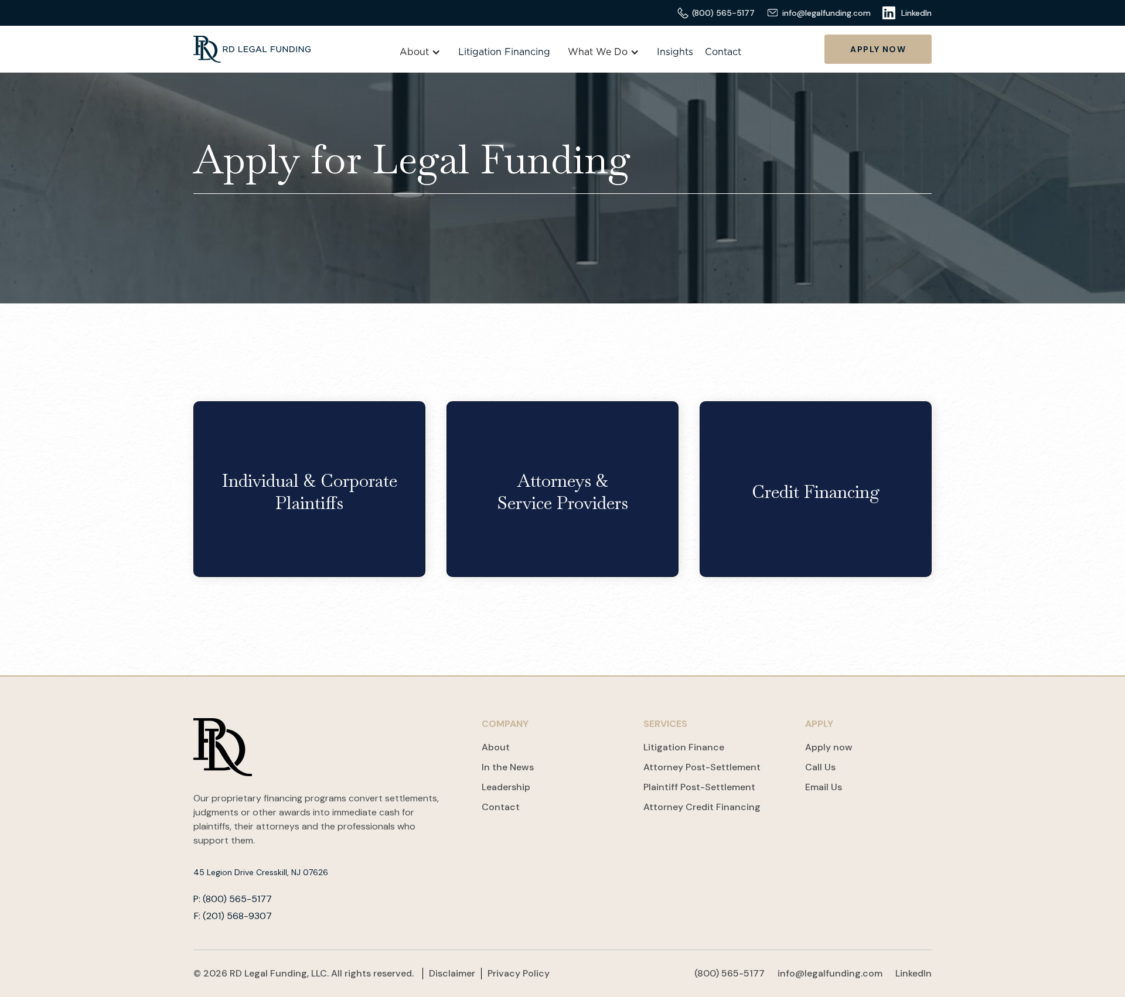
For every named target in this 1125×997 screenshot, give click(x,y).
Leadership (506, 787)
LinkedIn (913, 973)
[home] (252, 49)
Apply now (829, 747)
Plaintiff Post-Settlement (699, 787)
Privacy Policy (519, 973)
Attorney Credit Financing (702, 807)
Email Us (823, 787)
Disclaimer (452, 973)
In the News (508, 767)
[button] (420, 52)
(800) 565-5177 (729, 973)
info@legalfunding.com (830, 973)
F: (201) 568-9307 (233, 916)
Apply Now (878, 49)
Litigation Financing (504, 52)
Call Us (820, 767)
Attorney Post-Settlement (702, 767)
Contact (723, 52)
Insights (675, 52)
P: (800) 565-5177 (232, 899)
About (496, 747)
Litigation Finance (683, 747)
